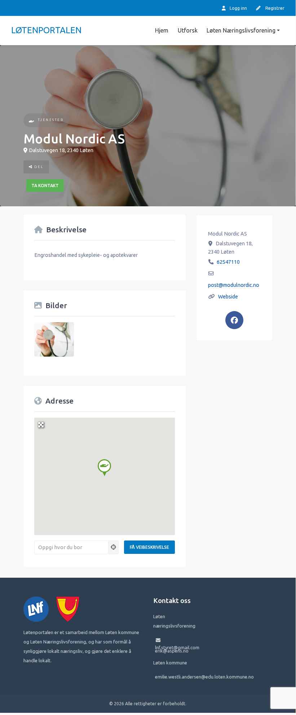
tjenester (51, 120)
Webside (228, 297)
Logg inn (238, 7)
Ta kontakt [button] (45, 185)
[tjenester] (32, 120)
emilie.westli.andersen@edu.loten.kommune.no (204, 676)
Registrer (274, 7)
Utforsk (188, 30)
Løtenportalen (46, 30)
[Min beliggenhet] (114, 547)
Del (38, 167)
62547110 (228, 262)
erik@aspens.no (172, 650)
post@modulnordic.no (233, 285)
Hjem (161, 30)
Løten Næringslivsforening (241, 30)
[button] (104, 467)
